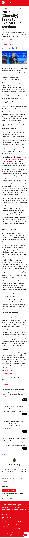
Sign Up (24, 535)
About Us (3, 521)
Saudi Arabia (21, 478)
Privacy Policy (5, 524)
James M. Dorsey (8, 44)
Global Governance (8, 9)
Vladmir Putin (12, 481)
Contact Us (18, 521)
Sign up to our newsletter (18, 525)
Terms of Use (4, 526)
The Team (17, 528)
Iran (10, 478)
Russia (16, 478)
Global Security (21, 9)
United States (5, 481)
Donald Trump (5, 478)
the (15, 3)
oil (13, 478)
